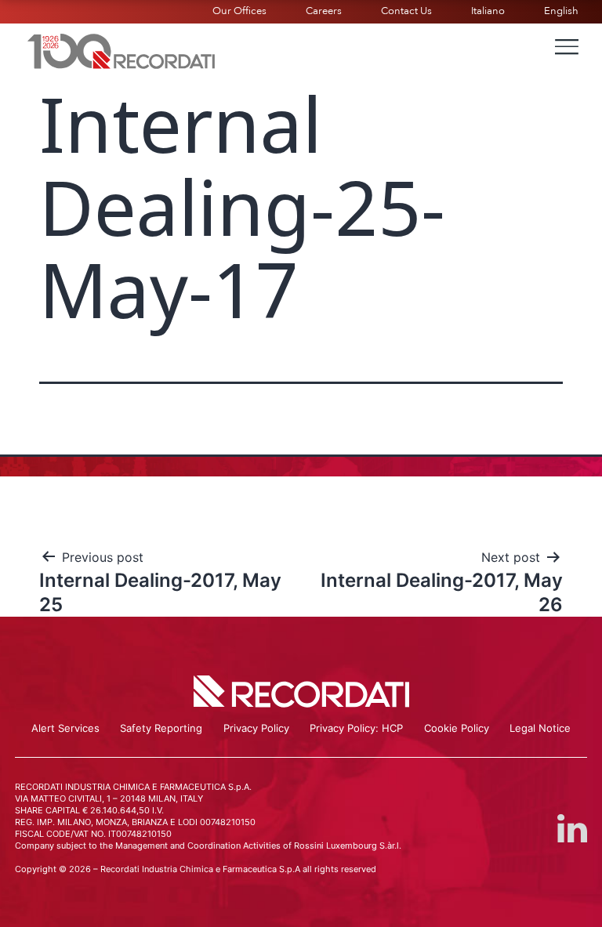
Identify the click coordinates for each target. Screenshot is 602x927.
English (561, 11)
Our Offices (239, 11)
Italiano (488, 11)
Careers (324, 11)
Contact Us (406, 11)
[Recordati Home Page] (121, 49)
